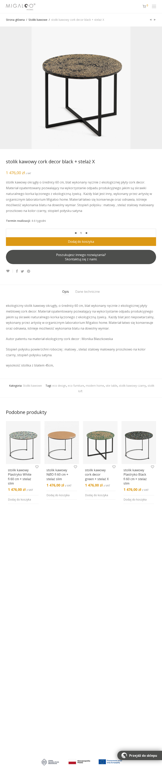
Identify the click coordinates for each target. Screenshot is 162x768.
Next (155, 87)
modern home (95, 385)
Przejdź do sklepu (143, 755)
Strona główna (15, 20)
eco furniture (76, 385)
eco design (59, 385)
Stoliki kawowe (37, 20)
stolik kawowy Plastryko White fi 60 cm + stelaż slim (19, 477)
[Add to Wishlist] (9, 271)
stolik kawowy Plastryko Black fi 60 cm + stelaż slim (135, 477)
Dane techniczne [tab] (87, 291)
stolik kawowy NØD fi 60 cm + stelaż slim (57, 474)
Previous (6, 87)
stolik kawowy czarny (132, 385)
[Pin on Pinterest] (29, 271)
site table (111, 385)
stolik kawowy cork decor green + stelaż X (97, 474)
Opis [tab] (65, 291)
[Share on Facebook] (17, 271)
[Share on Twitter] (22, 271)
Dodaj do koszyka (81, 241)
